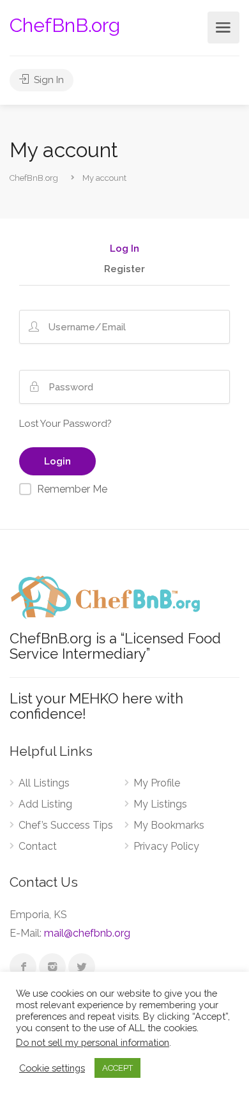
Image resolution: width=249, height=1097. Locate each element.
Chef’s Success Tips (66, 825)
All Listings (44, 783)
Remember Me (72, 489)
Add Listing (45, 804)
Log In (124, 249)
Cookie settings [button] (52, 1067)
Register (124, 270)
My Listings (160, 804)
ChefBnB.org (65, 25)
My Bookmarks (168, 825)
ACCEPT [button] (117, 1068)
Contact (38, 846)
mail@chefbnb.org (87, 933)
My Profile (156, 783)
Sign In (47, 80)
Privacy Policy (166, 846)
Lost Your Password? (65, 423)
